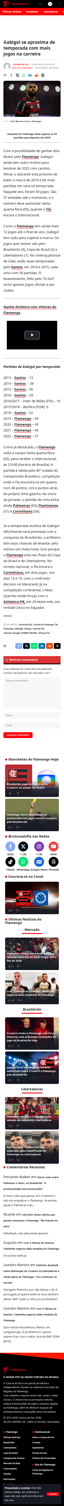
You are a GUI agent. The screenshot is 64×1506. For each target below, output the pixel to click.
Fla (48, 209)
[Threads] (53, 864)
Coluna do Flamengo (43, 624)
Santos (17, 267)
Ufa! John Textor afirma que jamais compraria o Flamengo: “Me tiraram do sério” (30, 1220)
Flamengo (30, 156)
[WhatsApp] (23, 864)
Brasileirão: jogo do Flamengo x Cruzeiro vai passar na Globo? (27, 785)
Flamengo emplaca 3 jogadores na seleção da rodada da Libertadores (29, 1118)
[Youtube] (53, 848)
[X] (23, 848)
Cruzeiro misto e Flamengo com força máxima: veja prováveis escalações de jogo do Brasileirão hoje (31, 1036)
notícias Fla (38, 628)
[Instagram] (39, 848)
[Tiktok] (10, 864)
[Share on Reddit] (36, 75)
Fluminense (48, 505)
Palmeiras (21, 505)
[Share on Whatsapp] (24, 75)
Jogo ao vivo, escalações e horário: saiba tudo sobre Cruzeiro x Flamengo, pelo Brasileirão (31, 1071)
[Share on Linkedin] (30, 75)
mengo (27, 628)
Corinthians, (13, 572)
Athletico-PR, (14, 601)
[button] (53, 1494)
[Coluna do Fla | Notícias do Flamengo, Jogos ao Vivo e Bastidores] (15, 4)
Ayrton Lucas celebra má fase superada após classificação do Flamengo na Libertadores (26, 1150)
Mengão (19, 628)
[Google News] (39, 864)
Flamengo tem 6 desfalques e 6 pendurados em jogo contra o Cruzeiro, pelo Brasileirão (32, 818)
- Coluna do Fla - (21, 64)
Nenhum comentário (22, 68)
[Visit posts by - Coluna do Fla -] (7, 66)
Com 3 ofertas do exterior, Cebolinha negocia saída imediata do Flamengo (30, 992)
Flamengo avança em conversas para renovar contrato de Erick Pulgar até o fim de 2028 (31, 957)
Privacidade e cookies (17, 1488)
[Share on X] (17, 75)
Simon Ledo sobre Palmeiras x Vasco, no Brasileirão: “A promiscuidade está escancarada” (31, 1183)
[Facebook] (10, 848)
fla (56, 624)
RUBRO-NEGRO (29, 633)
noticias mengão (11, 633)
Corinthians (23, 511)
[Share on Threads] (43, 75)
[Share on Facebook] (11, 75)
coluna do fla (25, 624)
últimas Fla (44, 633)
